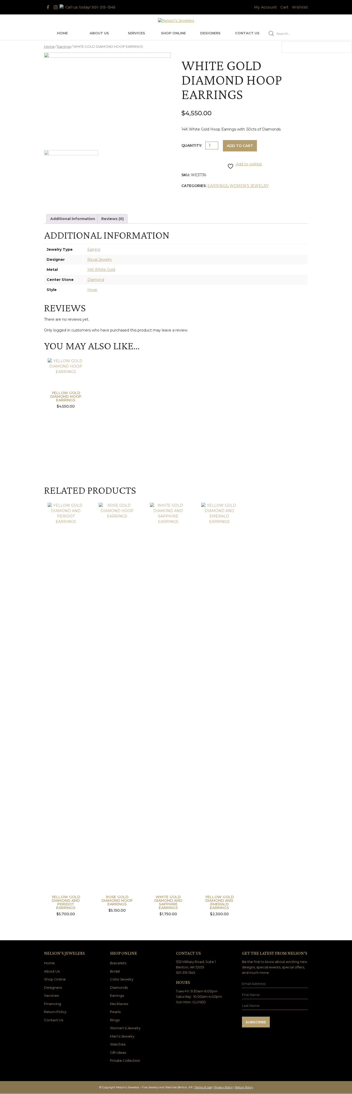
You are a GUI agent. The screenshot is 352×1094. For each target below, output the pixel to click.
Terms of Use (203, 1087)
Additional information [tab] (72, 218)
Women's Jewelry (249, 185)
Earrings (64, 46)
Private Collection (125, 1060)
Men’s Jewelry (122, 1036)
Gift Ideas (118, 1052)
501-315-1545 (104, 7)
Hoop (92, 289)
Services (136, 33)
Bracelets (118, 963)
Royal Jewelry (99, 259)
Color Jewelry (121, 979)
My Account (265, 7)
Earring (93, 249)
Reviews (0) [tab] (112, 218)
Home (62, 33)
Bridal (115, 971)
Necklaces (119, 1004)
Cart (284, 7)
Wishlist (300, 7)
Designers (210, 33)
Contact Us (247, 33)
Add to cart (240, 145)
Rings (115, 1020)
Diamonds (119, 987)
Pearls (115, 1012)
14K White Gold (101, 269)
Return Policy (55, 1012)
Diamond (95, 279)
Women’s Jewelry (125, 1028)
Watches (117, 1044)
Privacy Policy (223, 1087)
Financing (52, 1004)
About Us (99, 33)
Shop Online (173, 33)
